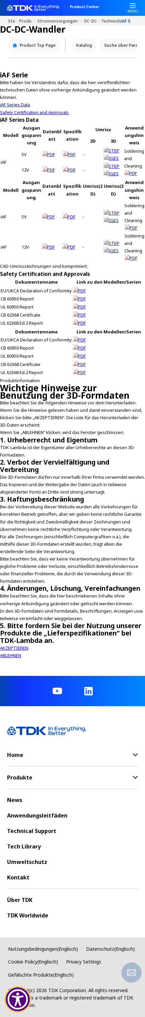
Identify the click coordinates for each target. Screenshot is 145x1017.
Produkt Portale (28, 21)
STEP (114, 151)
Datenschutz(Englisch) (110, 949)
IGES (114, 158)
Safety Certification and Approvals (34, 112)
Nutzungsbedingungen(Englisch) (43, 949)
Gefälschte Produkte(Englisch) (41, 975)
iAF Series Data (15, 105)
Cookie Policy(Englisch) (33, 961)
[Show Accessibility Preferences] (18, 999)
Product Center (84, 7)
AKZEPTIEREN (14, 648)
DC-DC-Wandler (92, 21)
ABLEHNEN (10, 655)
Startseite (13, 21)
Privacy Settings (83, 961)
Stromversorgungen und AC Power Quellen (60, 21)
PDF (51, 154)
